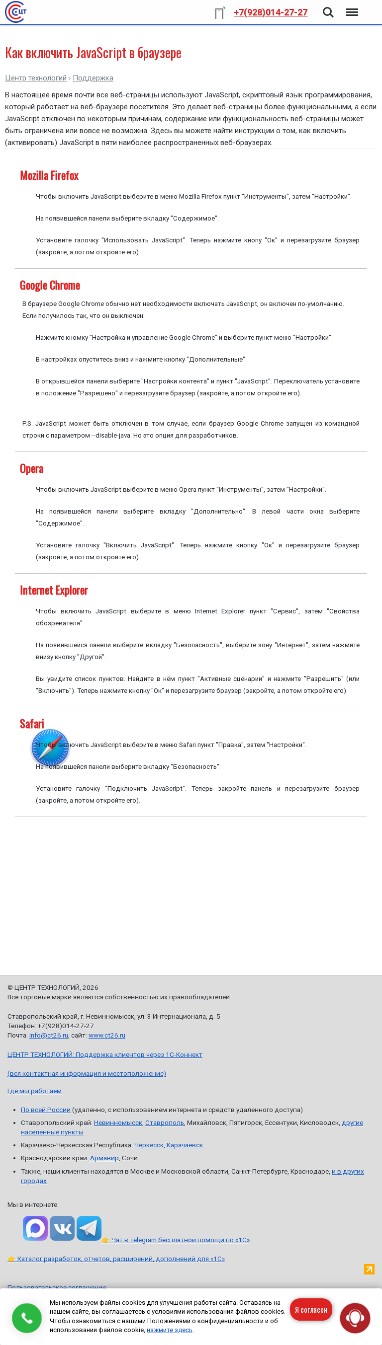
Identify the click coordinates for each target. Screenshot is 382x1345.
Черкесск (149, 1145)
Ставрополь (164, 1122)
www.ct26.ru (107, 1035)
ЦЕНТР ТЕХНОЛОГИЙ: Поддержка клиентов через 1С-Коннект (104, 1054)
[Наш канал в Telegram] (89, 1228)
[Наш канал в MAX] (35, 1228)
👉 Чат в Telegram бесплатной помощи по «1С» (175, 1240)
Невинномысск (118, 1122)
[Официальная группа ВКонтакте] (62, 1228)
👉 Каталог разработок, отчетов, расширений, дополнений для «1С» (116, 1259)
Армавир (104, 1158)
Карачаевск (185, 1145)
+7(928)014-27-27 (270, 12)
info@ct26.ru (48, 1035)
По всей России (46, 1110)
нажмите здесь (169, 1330)
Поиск (328, 6)
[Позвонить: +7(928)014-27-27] (27, 1318)
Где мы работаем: (35, 1091)
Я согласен (311, 1309)
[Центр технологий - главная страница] (16, 12)
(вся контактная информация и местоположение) (86, 1073)
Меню (351, 6)
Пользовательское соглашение (56, 1287)
